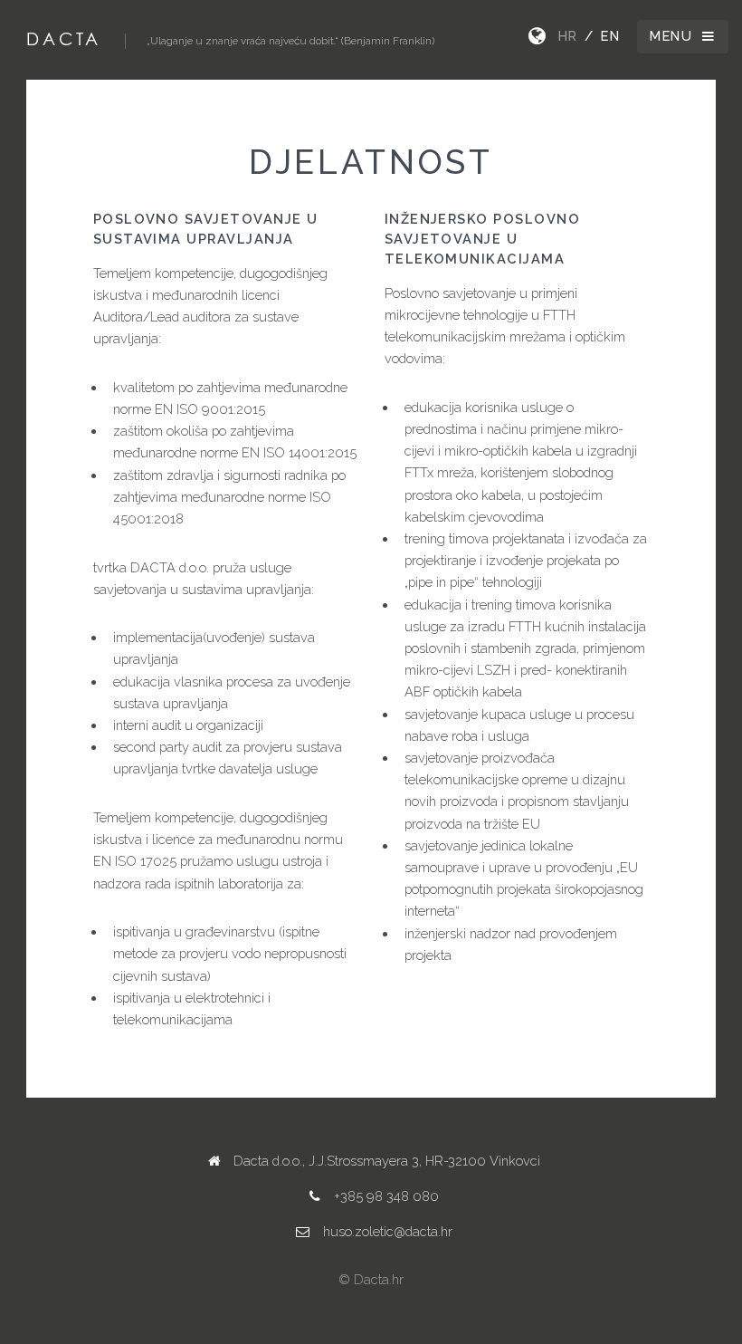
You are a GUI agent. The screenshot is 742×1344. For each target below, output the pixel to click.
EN (610, 35)
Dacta (63, 38)
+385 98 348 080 (386, 1196)
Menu (671, 35)
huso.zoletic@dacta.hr (387, 1231)
